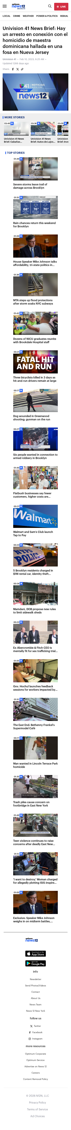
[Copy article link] (22, 69)
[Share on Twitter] (17, 69)
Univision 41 (9, 59)
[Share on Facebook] (13, 69)
